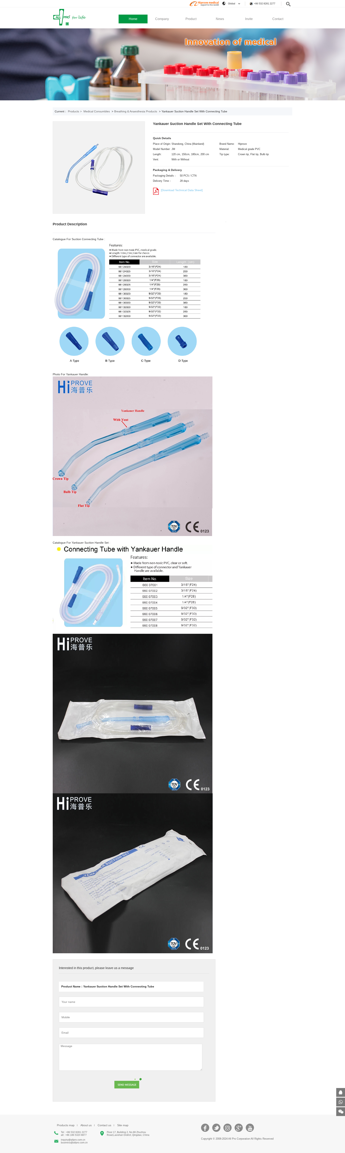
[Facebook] (205, 1129)
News (220, 19)
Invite (249, 19)
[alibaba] (204, 5)
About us (86, 1125)
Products (75, 111)
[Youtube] (250, 1129)
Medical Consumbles (96, 111)
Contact (277, 19)
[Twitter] (216, 1129)
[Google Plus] (238, 1129)
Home (133, 19)
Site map (122, 1125)
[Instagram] (227, 1129)
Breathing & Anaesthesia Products (135, 111)
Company (162, 19)
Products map (65, 1125)
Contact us (104, 1125)
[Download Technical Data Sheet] (182, 190)
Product (190, 19)
